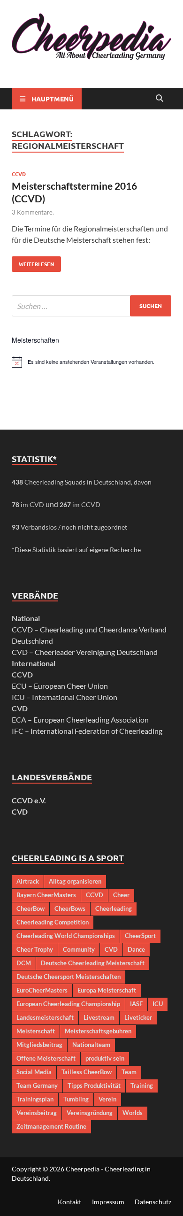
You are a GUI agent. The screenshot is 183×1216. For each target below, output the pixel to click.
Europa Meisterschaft (106, 990)
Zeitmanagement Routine (51, 1126)
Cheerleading (113, 908)
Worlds (132, 1112)
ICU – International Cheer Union (64, 697)
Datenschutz (153, 1202)
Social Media (34, 1072)
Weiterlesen (33, 262)
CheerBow (30, 908)
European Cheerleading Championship (68, 1004)
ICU (157, 1004)
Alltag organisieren (75, 881)
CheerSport (140, 935)
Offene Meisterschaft (46, 1058)
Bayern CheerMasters (46, 895)
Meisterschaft (35, 1031)
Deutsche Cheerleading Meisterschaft (93, 963)
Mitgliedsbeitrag (39, 1044)
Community (79, 949)
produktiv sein (104, 1058)
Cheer (121, 895)
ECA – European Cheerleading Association (80, 719)
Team (129, 1072)
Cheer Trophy (34, 949)
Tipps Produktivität (94, 1085)
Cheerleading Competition (52, 922)
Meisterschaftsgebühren (98, 1031)
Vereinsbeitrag (36, 1112)
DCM (23, 963)
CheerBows (69, 908)
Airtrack (27, 881)
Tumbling (76, 1099)
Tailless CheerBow (86, 1072)
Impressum (108, 1202)
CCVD (19, 173)
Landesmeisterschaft (45, 1017)
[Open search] (159, 98)
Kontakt (69, 1202)
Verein (107, 1099)
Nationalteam (91, 1044)
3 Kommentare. (33, 212)
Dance (136, 949)
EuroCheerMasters (42, 990)
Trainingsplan (34, 1099)
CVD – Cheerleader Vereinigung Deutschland (85, 651)
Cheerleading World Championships (65, 935)
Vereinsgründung (90, 1112)
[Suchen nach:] (91, 305)
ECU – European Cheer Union (60, 685)
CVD (20, 811)
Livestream (99, 1017)
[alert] (91, 362)
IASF (136, 1004)
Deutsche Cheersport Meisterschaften (68, 976)
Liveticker (138, 1017)
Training (141, 1085)
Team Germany (37, 1085)
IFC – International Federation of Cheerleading (87, 730)
